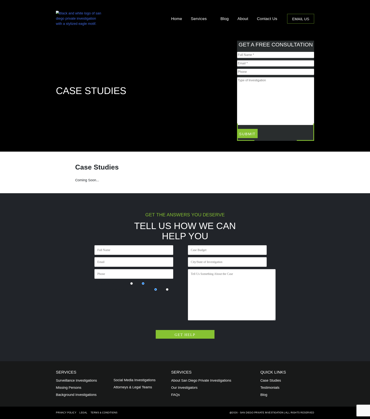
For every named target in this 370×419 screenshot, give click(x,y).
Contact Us (267, 18)
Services (199, 18)
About (242, 18)
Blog (224, 18)
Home (176, 18)
